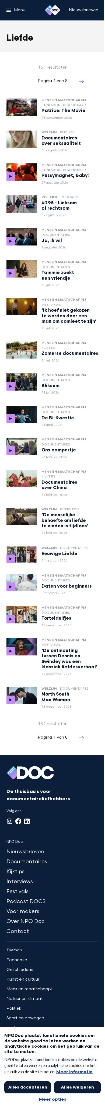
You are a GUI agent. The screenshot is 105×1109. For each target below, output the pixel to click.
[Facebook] (18, 821)
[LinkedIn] (27, 821)
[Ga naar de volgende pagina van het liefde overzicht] (81, 81)
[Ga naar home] (52, 10)
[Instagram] (9, 821)
